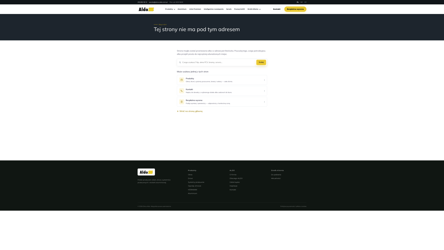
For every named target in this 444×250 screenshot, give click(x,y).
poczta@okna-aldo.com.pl (158, 2)
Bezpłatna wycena (295, 9)
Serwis (228, 9)
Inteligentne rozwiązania (214, 9)
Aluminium (182, 9)
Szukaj (261, 62)
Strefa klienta (253, 9)
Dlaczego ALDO (236, 178)
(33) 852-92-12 (142, 2)
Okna (190, 175)
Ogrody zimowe (194, 186)
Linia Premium (195, 9)
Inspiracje (233, 186)
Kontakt (277, 9)
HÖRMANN (192, 190)
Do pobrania (276, 175)
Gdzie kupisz (235, 182)
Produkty (169, 9)
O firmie (233, 175)
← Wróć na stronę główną (189, 111)
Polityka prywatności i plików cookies (293, 206)
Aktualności (276, 178)
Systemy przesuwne (196, 182)
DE (302, 2)
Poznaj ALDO (239, 9)
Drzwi (190, 178)
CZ (305, 2)
